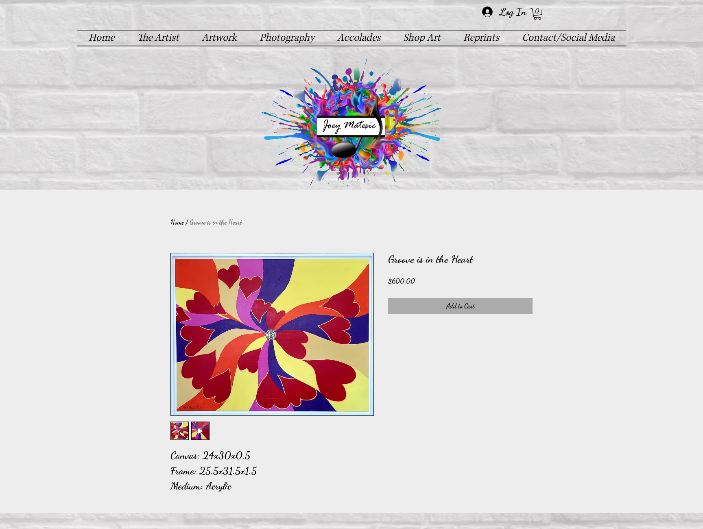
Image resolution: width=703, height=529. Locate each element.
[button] (537, 14)
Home (177, 222)
